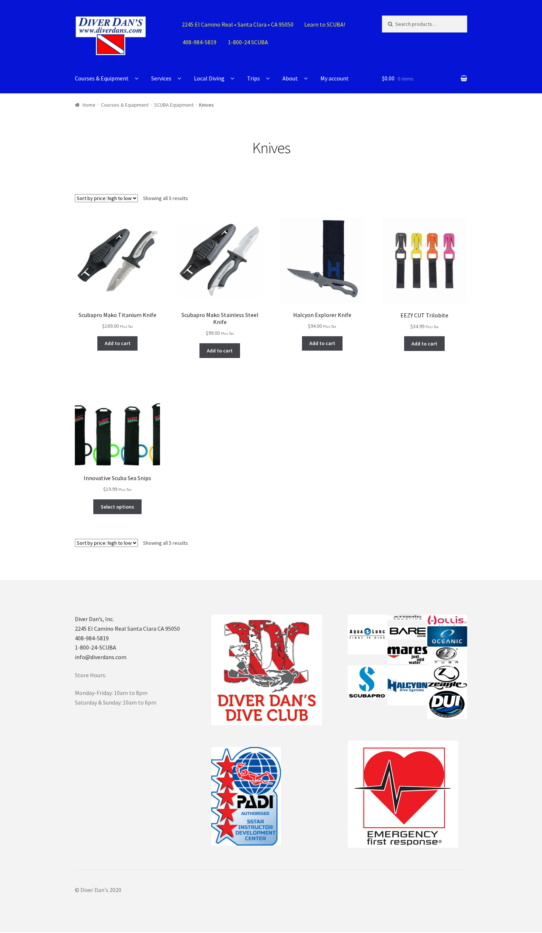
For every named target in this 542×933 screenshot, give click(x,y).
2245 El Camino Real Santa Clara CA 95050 (127, 628)
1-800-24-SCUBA (95, 647)
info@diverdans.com (100, 657)
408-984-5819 (92, 638)
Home (89, 104)
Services (161, 78)
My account (334, 78)
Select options (117, 506)
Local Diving (209, 78)
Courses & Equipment (102, 78)
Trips (253, 78)
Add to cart (118, 343)
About (290, 78)
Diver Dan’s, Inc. (94, 619)
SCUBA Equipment (174, 104)
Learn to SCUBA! (324, 24)
